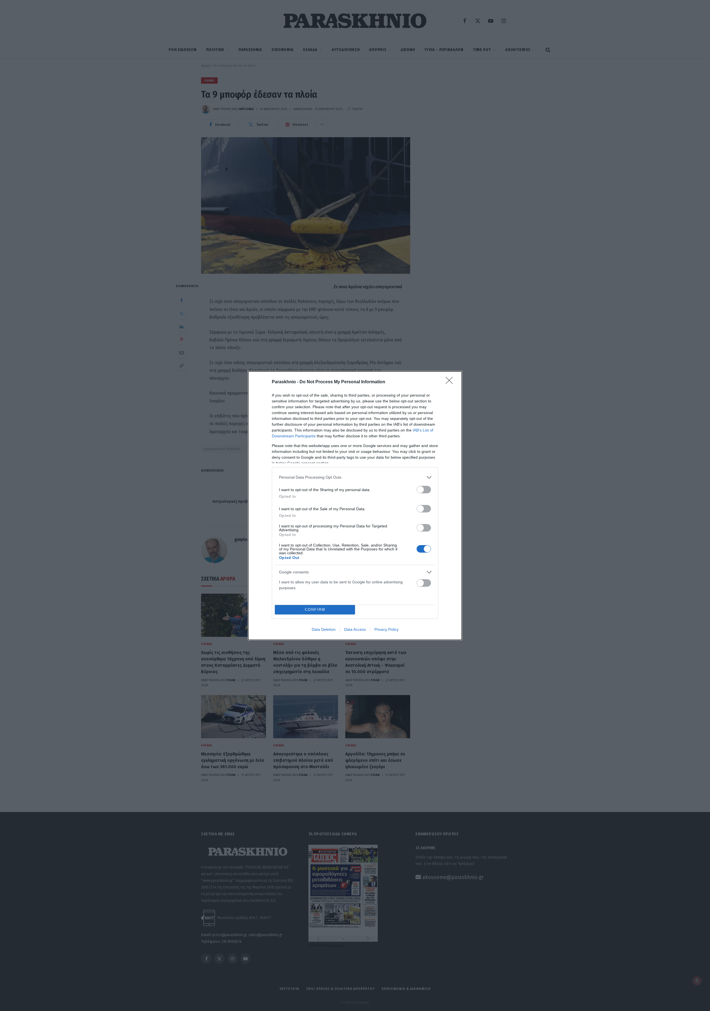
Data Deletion (324, 629)
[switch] (424, 489)
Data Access (355, 629)
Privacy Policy (386, 629)
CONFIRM (315, 609)
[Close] (451, 382)
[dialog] (355, 505)
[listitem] (355, 477)
